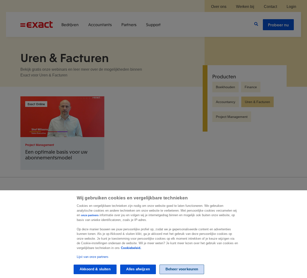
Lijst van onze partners (92, 257)
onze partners (90, 215)
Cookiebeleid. (131, 248)
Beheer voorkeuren (181, 269)
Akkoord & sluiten (95, 269)
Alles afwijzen (138, 269)
